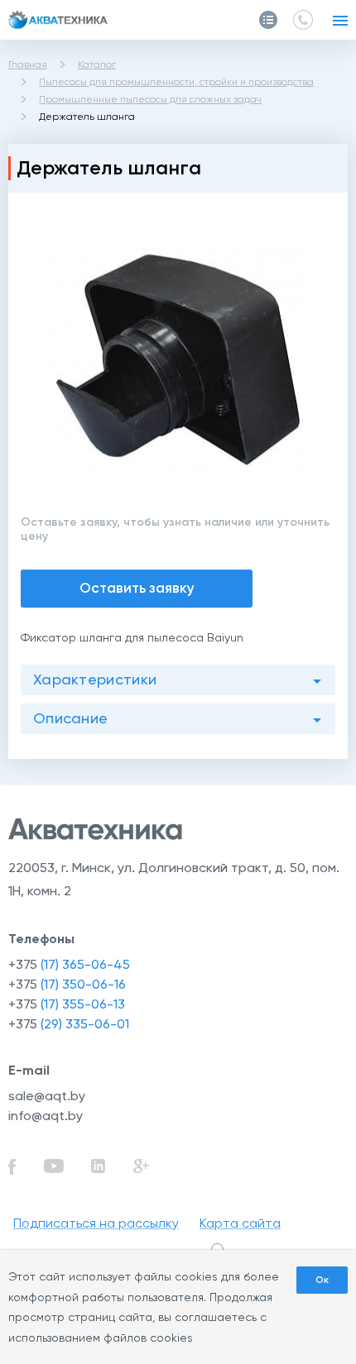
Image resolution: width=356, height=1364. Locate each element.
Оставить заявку (137, 587)
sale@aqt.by (46, 1096)
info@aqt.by (45, 1115)
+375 (69, 964)
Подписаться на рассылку (96, 1223)
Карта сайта (240, 1223)
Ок (322, 1279)
